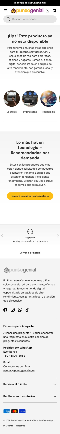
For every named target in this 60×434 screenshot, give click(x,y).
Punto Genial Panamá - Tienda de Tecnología (32, 420)
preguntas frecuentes (16, 341)
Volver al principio (30, 252)
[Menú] (5, 10)
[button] (54, 10)
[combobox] (30, 19)
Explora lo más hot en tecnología (30, 195)
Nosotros (20, 425)
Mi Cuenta (8, 425)
